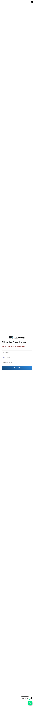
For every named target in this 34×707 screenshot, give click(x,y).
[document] (17, 353)
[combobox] (4, 357)
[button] (31, 2)
